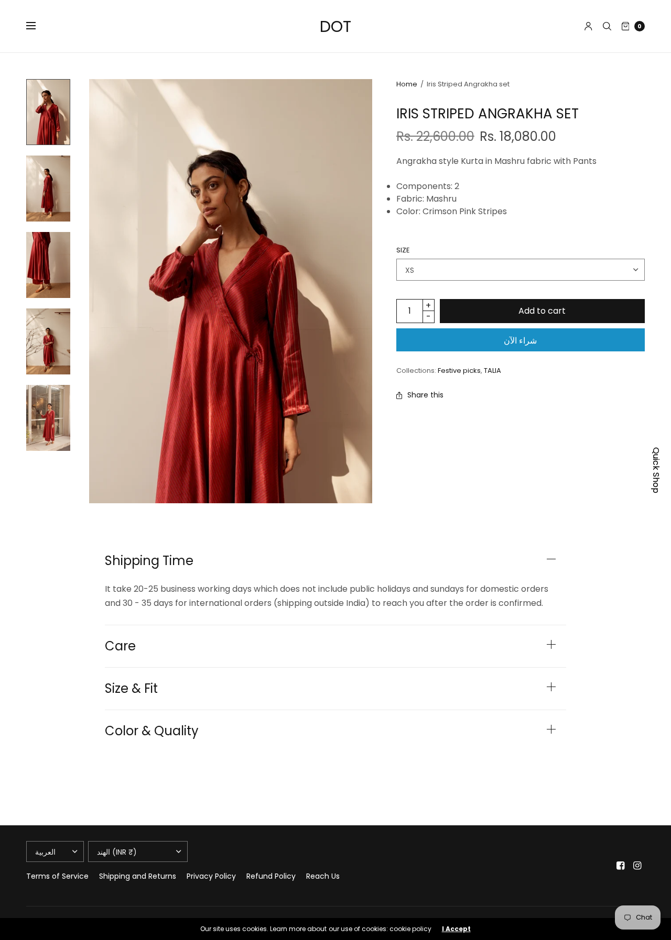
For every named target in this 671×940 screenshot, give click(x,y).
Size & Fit (131, 688)
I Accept (456, 929)
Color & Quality (152, 731)
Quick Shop (656, 470)
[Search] (607, 26)
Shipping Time (149, 561)
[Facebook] (620, 865)
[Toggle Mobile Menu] (37, 26)
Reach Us (323, 876)
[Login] (588, 26)
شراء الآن (520, 341)
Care (120, 646)
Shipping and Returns (137, 876)
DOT (335, 26)
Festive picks (459, 370)
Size (403, 250)
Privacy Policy (211, 876)
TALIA (492, 370)
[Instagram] (637, 865)
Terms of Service (57, 876)
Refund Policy (271, 876)
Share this (425, 395)
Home (406, 84)
